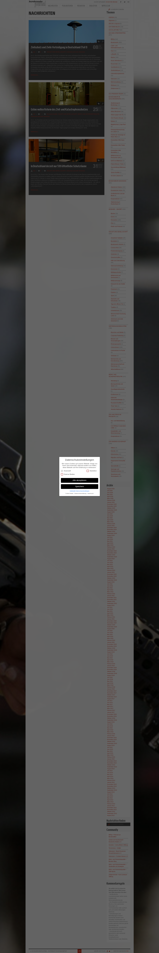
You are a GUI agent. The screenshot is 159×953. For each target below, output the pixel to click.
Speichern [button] (79, 486)
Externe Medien (69, 474)
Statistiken (93, 471)
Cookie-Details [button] (69, 493)
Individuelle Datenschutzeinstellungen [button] (79, 491)
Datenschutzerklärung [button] (81, 493)
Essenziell (67, 471)
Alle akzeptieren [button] (79, 480)
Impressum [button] (91, 493)
